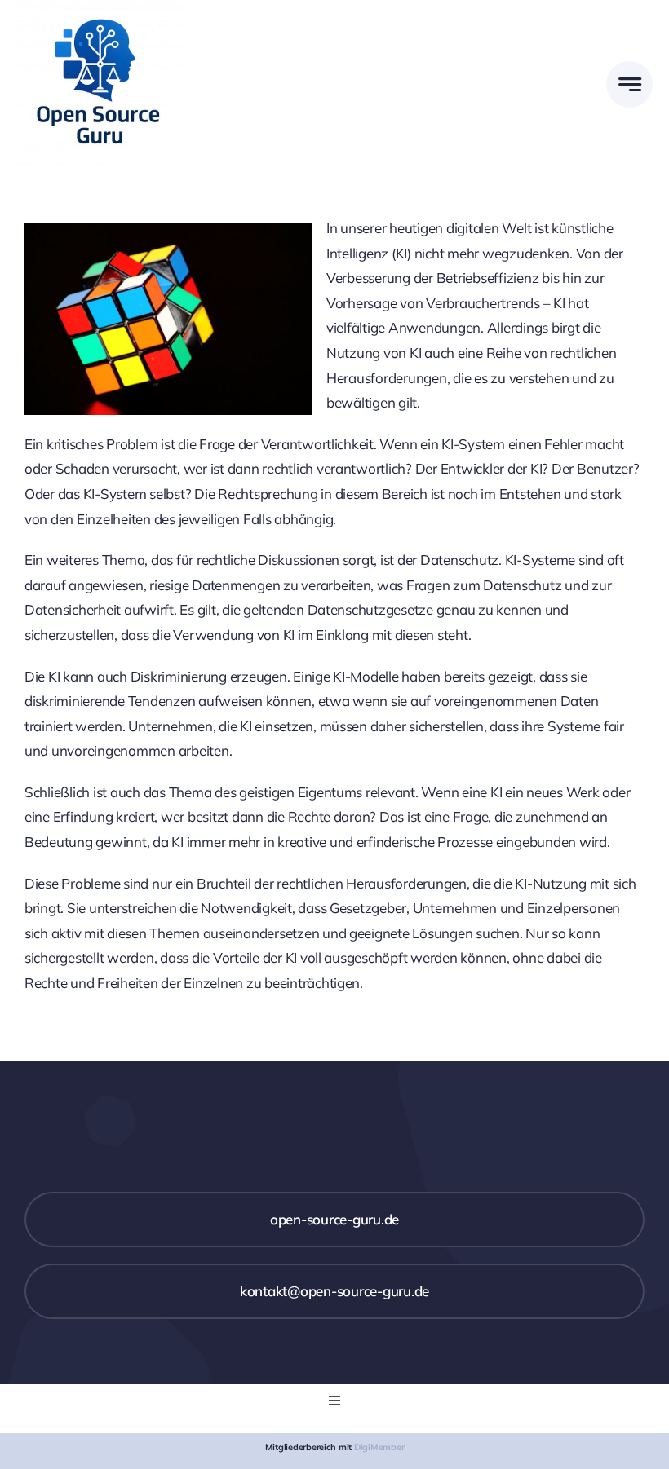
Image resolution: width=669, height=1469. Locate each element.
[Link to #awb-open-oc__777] (629, 84)
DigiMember (379, 1447)
